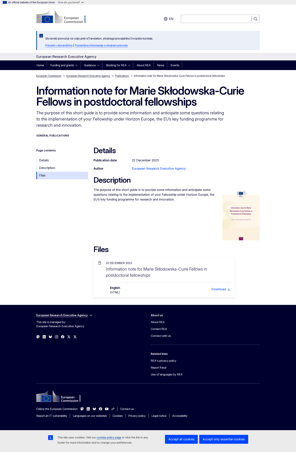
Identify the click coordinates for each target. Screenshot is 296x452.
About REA (144, 65)
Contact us (127, 409)
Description (47, 168)
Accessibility (180, 415)
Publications (122, 75)
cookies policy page (109, 437)
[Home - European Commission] (64, 17)
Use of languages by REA (167, 374)
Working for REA (116, 65)
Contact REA (159, 329)
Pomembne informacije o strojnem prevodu (101, 45)
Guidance (90, 65)
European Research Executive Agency (88, 75)
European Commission (48, 75)
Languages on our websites (90, 415)
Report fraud (158, 367)
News (160, 65)
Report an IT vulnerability (51, 415)
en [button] (171, 19)
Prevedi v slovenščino (58, 45)
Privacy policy (137, 415)
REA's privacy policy (163, 360)
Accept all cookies (181, 439)
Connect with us (161, 335)
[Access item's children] (77, 65)
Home (40, 65)
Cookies (118, 415)
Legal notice (158, 415)
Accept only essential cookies (224, 439)
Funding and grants (62, 65)
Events (175, 65)
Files (42, 175)
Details (44, 160)
